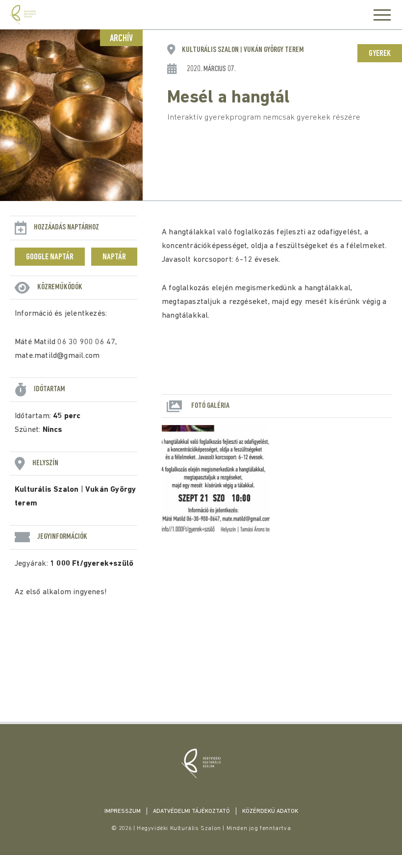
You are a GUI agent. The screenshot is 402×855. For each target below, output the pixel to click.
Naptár (114, 257)
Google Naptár (50, 257)
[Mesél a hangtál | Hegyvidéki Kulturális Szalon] (201, 763)
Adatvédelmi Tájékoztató (191, 811)
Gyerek (380, 54)
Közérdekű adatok (270, 811)
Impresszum (122, 811)
